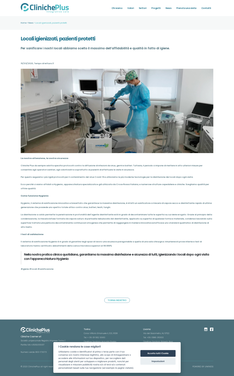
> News (30, 22)
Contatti (206, 8)
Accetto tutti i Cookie (158, 353)
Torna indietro (117, 300)
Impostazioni (158, 361)
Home (23, 22)
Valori (130, 8)
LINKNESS (209, 366)
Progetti (156, 8)
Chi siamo (117, 8)
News (168, 8)
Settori (143, 8)
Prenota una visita (186, 8)
